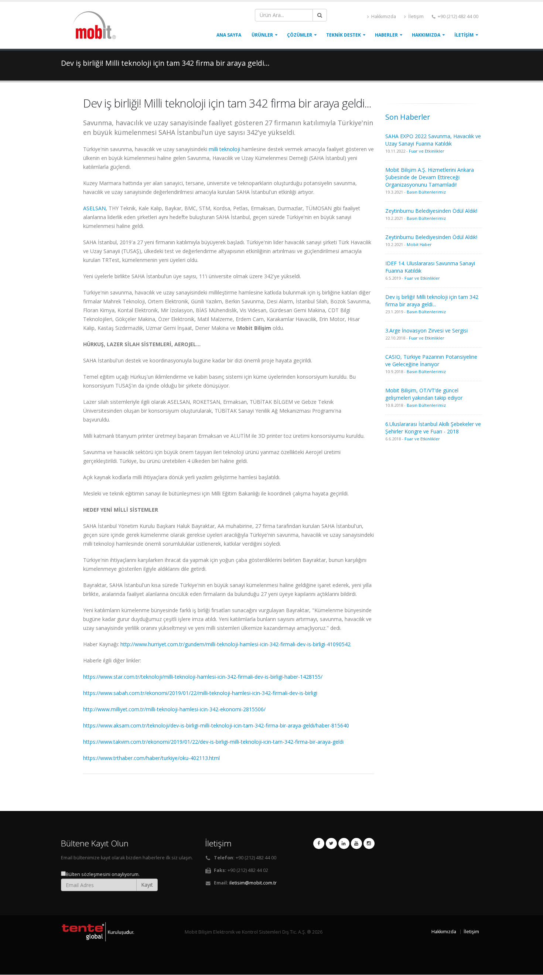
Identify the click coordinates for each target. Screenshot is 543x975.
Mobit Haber (419, 244)
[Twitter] (331, 843)
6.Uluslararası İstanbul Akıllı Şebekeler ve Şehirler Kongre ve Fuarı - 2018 (433, 427)
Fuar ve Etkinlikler (426, 151)
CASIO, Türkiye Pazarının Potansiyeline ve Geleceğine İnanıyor (431, 360)
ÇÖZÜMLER (299, 35)
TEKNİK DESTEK (343, 35)
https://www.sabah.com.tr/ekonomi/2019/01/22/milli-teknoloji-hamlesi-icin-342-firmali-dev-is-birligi (200, 692)
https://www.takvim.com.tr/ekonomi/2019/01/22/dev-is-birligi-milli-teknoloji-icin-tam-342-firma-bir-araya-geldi (213, 741)
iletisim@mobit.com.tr (253, 883)
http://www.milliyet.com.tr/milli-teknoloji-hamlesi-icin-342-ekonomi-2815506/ (174, 709)
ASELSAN (94, 208)
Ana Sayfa (228, 35)
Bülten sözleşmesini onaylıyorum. (103, 874)
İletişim (415, 16)
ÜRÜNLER (262, 35)
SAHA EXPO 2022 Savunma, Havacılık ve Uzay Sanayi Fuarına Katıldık (433, 140)
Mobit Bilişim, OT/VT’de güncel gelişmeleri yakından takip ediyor (423, 394)
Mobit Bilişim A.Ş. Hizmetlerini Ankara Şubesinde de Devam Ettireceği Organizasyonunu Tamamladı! (429, 177)
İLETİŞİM (464, 35)
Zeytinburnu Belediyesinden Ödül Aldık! (431, 210)
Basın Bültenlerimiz (426, 192)
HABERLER (386, 35)
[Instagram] (369, 843)
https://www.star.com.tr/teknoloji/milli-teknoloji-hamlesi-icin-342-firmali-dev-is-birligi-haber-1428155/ (202, 676)
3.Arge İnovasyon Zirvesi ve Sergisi (426, 330)
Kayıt (147, 884)
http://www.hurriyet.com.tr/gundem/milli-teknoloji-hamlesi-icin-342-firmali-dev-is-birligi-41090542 (235, 644)
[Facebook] (318, 843)
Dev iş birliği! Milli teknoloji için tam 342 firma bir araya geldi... (431, 300)
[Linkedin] (343, 843)
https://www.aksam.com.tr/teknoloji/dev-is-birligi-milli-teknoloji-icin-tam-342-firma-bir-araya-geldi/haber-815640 (216, 725)
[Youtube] (356, 843)
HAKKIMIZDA (426, 35)
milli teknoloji (224, 149)
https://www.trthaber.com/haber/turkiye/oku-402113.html (151, 757)
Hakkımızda (383, 16)
